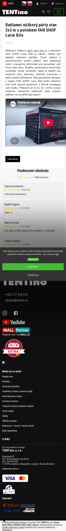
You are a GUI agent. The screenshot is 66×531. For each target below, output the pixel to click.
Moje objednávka (9, 430)
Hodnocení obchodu (33, 170)
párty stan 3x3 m (37, 50)
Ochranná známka (10, 401)
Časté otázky (8, 411)
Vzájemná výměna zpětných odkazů (18, 406)
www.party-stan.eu (10, 468)
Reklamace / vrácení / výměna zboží (18, 426)
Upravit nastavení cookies (13, 527)
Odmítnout (33, 275)
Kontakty (6, 381)
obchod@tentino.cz (16, 300)
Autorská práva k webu (12, 396)
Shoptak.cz (7, 530)
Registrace (60, 4)
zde (57, 254)
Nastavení (33, 259)
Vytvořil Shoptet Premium (16, 522)
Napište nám (7, 376)
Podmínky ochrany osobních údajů (17, 391)
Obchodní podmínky (10, 386)
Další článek (13, 159)
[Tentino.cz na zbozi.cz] (33, 362)
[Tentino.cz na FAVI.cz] (33, 348)
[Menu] (4, 3)
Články (5, 416)
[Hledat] (43, 12)
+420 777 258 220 (16, 294)
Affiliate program (9, 421)
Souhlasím (33, 266)
